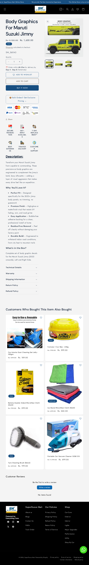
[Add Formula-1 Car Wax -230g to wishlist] (80, 317)
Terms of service (66, 557)
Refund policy (79, 560)
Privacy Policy (50, 512)
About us (28, 512)
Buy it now (22, 88)
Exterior (68, 516)
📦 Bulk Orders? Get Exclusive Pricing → (22, 99)
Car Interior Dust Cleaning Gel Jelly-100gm (23, 353)
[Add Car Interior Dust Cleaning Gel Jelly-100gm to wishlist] (41, 317)
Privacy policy (54, 557)
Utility (67, 538)
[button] (4, 9)
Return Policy (50, 525)
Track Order (30, 529)
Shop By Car (69, 542)
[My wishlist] (77, 9)
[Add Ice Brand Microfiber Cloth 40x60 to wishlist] (80, 365)
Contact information (66, 560)
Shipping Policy (51, 516)
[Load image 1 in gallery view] (49, 64)
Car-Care (68, 512)
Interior (67, 521)
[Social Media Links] (61, 9)
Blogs (27, 516)
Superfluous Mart (29, 557)
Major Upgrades (71, 529)
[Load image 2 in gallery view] (59, 64)
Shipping (9, 47)
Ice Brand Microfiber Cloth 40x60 (61, 408)
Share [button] (10, 119)
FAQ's (27, 525)
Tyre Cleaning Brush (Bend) (19, 463)
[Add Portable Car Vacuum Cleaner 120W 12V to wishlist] (80, 418)
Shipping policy (78, 557)
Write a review (44, 487)
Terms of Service (51, 529)
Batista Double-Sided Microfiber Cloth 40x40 (24, 404)
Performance (70, 534)
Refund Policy (50, 521)
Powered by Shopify (42, 557)
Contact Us (29, 521)
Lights (67, 525)
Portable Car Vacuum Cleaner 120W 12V (64, 456)
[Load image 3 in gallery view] (68, 64)
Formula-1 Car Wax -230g (58, 347)
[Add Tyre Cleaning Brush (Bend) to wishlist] (41, 418)
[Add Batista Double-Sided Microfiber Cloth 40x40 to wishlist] (41, 365)
